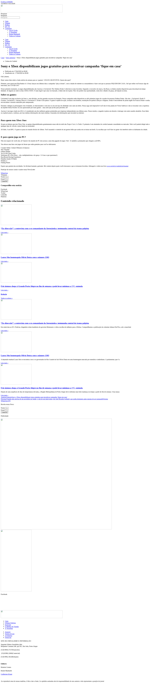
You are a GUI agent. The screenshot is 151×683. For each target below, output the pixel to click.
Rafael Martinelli (14, 34)
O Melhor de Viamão (12, 626)
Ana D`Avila (13, 30)
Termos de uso (9, 634)
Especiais (8, 625)
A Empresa (8, 636)
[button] (4, 175)
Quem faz (8, 637)
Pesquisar (4, 14)
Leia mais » (4, 232)
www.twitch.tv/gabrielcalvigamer (117, 166)
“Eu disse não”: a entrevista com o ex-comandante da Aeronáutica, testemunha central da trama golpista (45, 228)
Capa (6, 21)
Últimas (7, 23)
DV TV (7, 27)
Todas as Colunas (14, 36)
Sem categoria (10, 58)
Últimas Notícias (10, 623)
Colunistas (8, 28)
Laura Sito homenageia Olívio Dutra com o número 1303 (25, 257)
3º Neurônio (13, 32)
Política (7, 25)
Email (3, 179)
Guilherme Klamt (6, 674)
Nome (3, 177)
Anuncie (7, 632)
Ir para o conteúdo (7, 2)
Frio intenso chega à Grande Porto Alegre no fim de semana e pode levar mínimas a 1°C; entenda (42, 286)
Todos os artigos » (7, 298)
